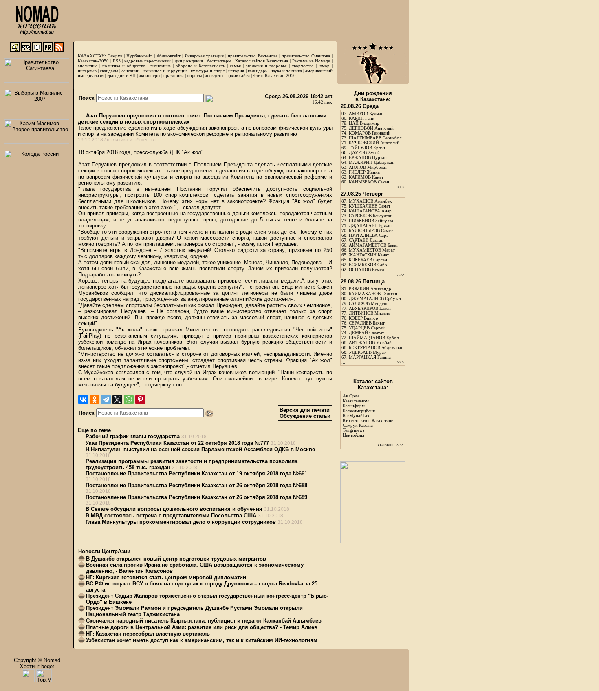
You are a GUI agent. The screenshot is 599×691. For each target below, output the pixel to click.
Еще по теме (94, 430)
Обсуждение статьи (305, 416)
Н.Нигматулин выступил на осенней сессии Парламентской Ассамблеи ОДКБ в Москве (200, 449)
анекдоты (214, 75)
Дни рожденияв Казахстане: (373, 96)
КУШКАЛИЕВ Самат (369, 205)
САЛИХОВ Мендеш (368, 303)
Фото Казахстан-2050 (274, 75)
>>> (400, 186)
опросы (194, 75)
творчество (303, 65)
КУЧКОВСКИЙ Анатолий (374, 142)
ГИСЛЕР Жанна (364, 172)
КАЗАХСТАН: (92, 55)
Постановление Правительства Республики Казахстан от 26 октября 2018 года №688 (196, 485)
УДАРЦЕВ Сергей (367, 327)
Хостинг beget (37, 666)
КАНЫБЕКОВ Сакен (369, 181)
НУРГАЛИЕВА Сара (368, 235)
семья (235, 65)
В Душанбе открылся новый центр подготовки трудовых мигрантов (176, 559)
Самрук (115, 55)
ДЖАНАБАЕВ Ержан (370, 225)
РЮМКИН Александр (370, 288)
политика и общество (123, 65)
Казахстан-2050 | (95, 60)
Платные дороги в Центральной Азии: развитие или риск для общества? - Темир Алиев (201, 627)
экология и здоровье (266, 65)
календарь (257, 70)
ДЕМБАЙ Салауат (366, 332)
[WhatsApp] (129, 399)
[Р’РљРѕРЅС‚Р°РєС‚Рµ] (83, 399)
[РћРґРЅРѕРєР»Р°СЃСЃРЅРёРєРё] (94, 399)
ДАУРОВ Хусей (364, 152)
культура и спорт (208, 70)
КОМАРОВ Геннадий (369, 132)
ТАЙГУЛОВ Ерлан (367, 147)
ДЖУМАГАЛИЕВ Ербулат (375, 298)
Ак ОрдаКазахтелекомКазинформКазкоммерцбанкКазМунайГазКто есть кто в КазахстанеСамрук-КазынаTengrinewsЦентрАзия (368, 415)
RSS (117, 60)
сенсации (130, 70)
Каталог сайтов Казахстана (261, 60)
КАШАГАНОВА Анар (370, 210)
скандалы (109, 70)
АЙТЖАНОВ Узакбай (370, 342)
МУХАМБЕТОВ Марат (372, 249)
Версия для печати (305, 410)
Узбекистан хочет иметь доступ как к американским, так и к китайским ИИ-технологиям (201, 640)
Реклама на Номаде (311, 60)
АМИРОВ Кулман (366, 113)
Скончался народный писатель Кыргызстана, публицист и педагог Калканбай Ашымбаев (204, 621)
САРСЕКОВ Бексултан (370, 215)
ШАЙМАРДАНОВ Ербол (374, 337)
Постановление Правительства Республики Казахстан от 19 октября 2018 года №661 (196, 473)
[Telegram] (106, 399)
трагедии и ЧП (121, 75)
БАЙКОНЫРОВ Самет (371, 230)
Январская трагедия (204, 55)
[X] (117, 399)
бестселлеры (219, 60)
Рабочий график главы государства (133, 436)
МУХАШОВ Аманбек (370, 201)
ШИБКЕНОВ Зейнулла (371, 220)
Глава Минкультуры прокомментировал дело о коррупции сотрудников (181, 522)
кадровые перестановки (147, 60)
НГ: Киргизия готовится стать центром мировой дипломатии (166, 577)
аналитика (87, 65)
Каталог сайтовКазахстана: (373, 384)
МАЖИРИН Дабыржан (371, 162)
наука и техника (286, 70)
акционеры (149, 75)
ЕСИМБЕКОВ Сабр (368, 264)
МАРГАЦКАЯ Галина (370, 357)
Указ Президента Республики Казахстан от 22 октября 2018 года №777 (177, 443)
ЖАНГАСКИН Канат (369, 254)
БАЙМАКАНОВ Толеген (373, 293)
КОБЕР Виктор (363, 318)
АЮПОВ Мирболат (368, 167)
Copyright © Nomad (37, 660)
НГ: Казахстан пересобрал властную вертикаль (148, 634)
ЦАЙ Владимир (364, 123)
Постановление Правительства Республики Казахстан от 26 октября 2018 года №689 (196, 497)
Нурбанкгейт (139, 55)
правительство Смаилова (306, 55)
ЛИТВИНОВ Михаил (369, 313)
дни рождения (189, 60)
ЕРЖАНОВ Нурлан (368, 157)
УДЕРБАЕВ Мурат (367, 352)
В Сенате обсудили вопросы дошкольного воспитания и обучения (174, 509)
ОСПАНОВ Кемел (366, 269)
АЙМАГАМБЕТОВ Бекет (373, 245)
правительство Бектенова (252, 55)
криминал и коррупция (165, 70)
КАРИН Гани (361, 118)
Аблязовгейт (168, 55)
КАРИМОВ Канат (366, 176)
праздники (173, 75)
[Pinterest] (140, 399)
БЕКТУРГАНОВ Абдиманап (376, 347)
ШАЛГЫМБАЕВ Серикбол (375, 137)
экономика (160, 65)
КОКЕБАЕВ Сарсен (368, 259)
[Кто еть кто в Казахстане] (372, 541)
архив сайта (238, 75)
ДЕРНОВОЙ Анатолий (371, 128)
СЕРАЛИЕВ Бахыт (367, 322)
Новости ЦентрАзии (104, 551)
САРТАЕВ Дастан (366, 240)
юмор (324, 65)
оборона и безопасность (200, 65)
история (236, 70)
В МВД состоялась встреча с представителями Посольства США (171, 515)
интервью (87, 70)
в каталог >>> (390, 444)
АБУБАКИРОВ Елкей (370, 308)
